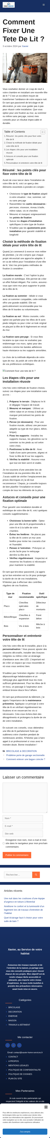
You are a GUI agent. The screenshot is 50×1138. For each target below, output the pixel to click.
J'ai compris (25, 1132)
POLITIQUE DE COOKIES (20, 1074)
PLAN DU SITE (15, 1078)
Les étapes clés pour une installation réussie (22, 151)
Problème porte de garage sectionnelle (25, 755)
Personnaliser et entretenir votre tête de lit (24, 163)
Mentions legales (18, 1065)
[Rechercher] (36, 875)
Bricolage (14, 1007)
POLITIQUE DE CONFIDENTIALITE (24, 1070)
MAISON (12, 1020)
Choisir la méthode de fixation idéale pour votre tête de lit (24, 144)
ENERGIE (12, 1016)
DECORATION (15, 1012)
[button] (46, 1107)
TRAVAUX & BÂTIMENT (19, 1025)
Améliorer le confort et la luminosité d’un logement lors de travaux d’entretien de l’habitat (24, 909)
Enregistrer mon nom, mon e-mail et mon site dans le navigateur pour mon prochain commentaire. (26, 843)
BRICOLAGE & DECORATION (21, 751)
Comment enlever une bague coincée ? (25, 759)
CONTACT (13, 1057)
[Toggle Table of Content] (42, 132)
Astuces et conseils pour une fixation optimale (22, 158)
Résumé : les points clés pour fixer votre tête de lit (23, 137)
